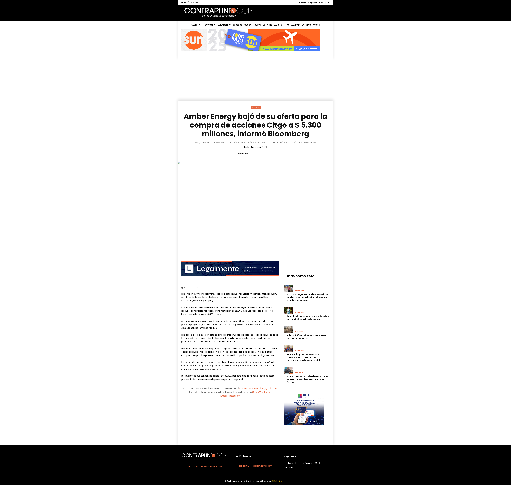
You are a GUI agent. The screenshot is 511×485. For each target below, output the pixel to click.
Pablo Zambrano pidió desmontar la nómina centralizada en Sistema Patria (307, 379)
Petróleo (255, 107)
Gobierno (299, 312)
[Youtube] (285, 467)
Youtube (291, 467)
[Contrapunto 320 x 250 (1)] (304, 427)
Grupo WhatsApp (261, 392)
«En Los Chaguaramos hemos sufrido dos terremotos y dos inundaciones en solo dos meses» (308, 297)
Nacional (299, 331)
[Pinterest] (264, 153)
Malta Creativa (279, 481)
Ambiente (299, 290)
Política (299, 372)
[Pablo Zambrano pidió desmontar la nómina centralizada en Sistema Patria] (288, 370)
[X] (258, 153)
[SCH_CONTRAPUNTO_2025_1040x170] (250, 53)
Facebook (292, 463)
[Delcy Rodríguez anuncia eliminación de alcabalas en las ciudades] (288, 310)
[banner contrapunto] (230, 278)
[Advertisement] (255, 81)
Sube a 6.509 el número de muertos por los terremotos (306, 337)
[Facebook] (252, 153)
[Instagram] (300, 463)
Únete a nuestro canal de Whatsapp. (205, 466)
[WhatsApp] (270, 153)
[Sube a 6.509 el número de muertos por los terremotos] (288, 329)
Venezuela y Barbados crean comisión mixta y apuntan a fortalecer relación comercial (303, 357)
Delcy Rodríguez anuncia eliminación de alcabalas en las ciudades (308, 318)
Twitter (223, 395)
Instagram (234, 395)
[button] (329, 2)
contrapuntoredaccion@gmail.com (258, 388)
